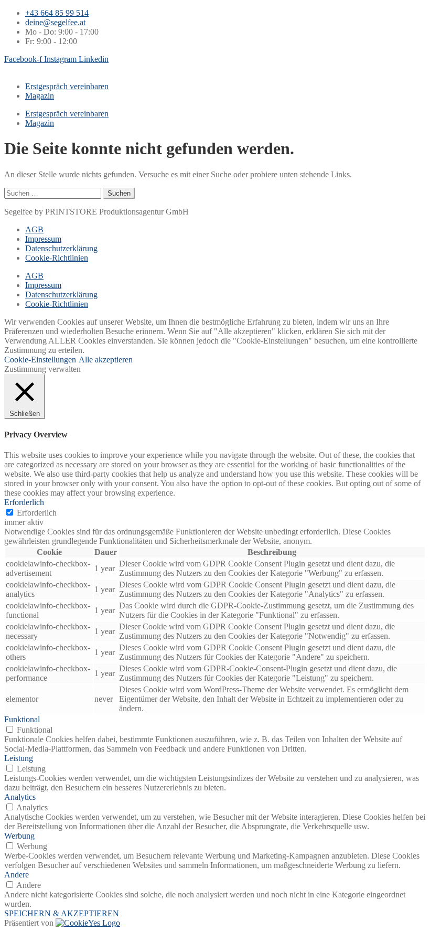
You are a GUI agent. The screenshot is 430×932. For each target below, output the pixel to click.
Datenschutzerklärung (61, 248)
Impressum (43, 238)
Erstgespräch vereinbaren (67, 86)
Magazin (39, 95)
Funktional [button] (22, 719)
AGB (34, 229)
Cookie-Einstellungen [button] (40, 359)
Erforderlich (37, 512)
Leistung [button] (18, 758)
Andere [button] (16, 874)
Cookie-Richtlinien (56, 257)
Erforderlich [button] (24, 502)
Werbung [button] (19, 835)
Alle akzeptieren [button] (106, 359)
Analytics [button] (20, 796)
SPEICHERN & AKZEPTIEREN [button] (61, 913)
